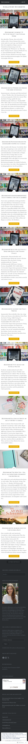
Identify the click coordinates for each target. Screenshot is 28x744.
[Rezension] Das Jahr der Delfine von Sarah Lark (13, 706)
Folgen (5, 644)
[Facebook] (3, 658)
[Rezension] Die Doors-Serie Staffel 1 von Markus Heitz (13, 699)
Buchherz (5, 2)
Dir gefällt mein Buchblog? (12, 627)
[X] (8, 658)
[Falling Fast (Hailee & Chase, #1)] (24, 683)
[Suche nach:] (14, 574)
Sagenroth (5, 717)
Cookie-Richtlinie (16, 738)
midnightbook (6, 725)
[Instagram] (6, 658)
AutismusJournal (6, 719)
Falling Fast (6, 680)
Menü (23, 2)
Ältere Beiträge (14, 562)
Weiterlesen (14, 62)
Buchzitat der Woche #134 (9, 702)
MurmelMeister (6, 728)
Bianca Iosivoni (8, 681)
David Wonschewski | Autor (9, 722)
